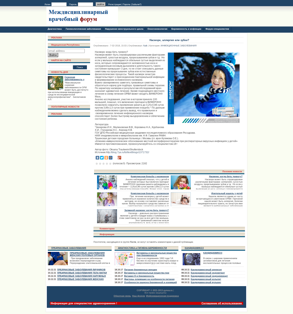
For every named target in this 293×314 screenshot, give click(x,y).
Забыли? (136, 4)
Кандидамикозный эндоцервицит (209, 276)
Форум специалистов (217, 29)
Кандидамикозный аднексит (206, 269)
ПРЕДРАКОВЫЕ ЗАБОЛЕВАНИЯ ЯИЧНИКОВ (81, 269)
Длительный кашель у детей (227, 193)
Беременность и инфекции (186, 29)
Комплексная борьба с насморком (150, 176)
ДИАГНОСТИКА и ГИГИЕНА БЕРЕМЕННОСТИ (142, 248)
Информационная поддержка (162, 296)
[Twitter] (102, 157)
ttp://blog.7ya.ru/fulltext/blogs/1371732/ (128, 152)
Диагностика (55, 29)
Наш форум (138, 296)
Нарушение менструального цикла (124, 29)
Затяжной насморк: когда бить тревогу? (146, 210)
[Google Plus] (119, 157)
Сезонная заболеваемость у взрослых (74, 79)
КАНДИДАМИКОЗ (194, 248)
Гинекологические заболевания (83, 29)
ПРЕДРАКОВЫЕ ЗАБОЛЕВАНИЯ (68, 248)
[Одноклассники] (106, 157)
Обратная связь (122, 296)
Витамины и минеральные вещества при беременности (157, 254)
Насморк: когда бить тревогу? (226, 176)
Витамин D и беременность (139, 276)
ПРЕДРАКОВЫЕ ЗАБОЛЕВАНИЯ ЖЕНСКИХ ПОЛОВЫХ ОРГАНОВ (87, 254)
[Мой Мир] (110, 157)
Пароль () (132, 4)
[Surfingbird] (124, 157)
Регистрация (114, 4)
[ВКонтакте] (97, 157)
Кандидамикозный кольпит (206, 279)
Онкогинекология (157, 29)
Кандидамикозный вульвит (206, 282)
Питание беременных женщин (140, 269)
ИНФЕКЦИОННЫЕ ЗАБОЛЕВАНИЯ (179, 45)
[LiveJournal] (115, 157)
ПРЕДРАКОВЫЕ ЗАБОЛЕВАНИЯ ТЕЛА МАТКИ (82, 273)
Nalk (145, 45)
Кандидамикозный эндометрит (208, 273)
